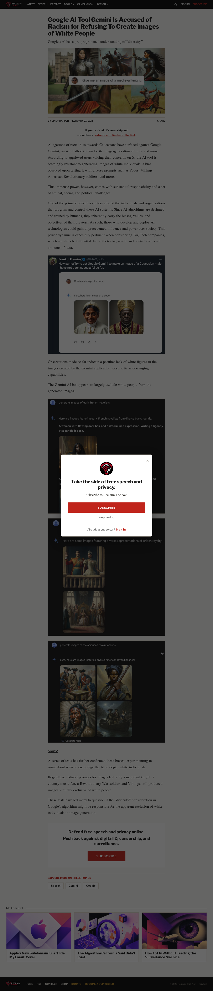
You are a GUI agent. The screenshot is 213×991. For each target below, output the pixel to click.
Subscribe (106, 507)
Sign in (121, 529)
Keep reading (106, 517)
